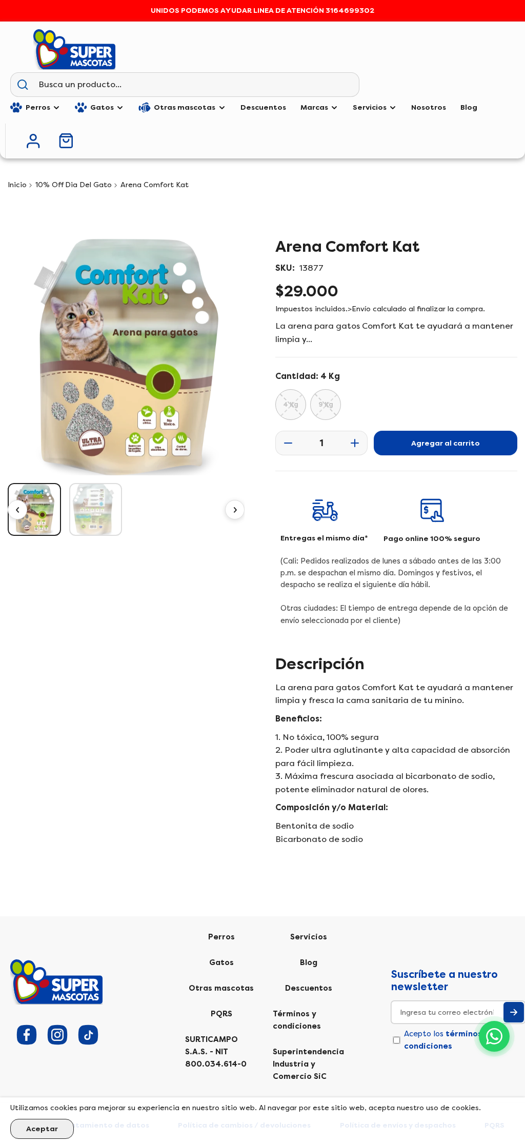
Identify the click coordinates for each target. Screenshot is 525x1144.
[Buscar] (22, 84)
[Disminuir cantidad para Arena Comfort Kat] (285, 443)
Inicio (17, 184)
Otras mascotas (221, 988)
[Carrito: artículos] (66, 140)
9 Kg (325, 404)
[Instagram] (57, 1035)
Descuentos (308, 988)
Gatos (221, 962)
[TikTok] (88, 1035)
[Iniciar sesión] (33, 141)
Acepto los (446, 1040)
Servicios (308, 936)
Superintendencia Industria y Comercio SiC (308, 1064)
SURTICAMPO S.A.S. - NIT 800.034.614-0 (216, 1052)
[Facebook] (26, 1035)
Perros (221, 936)
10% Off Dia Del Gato (73, 184)
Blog (308, 962)
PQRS (221, 1013)
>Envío (359, 309)
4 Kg (290, 404)
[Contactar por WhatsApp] (494, 1036)
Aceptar (42, 1129)
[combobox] (196, 84)
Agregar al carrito (445, 443)
